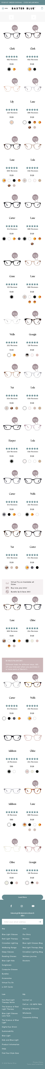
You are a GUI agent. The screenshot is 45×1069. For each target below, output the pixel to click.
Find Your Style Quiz (10, 1053)
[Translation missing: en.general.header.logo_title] (23, 8)
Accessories (7, 978)
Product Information (10, 1044)
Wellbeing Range (9, 947)
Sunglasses (6, 965)
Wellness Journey (30, 956)
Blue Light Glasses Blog (33, 943)
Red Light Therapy (10, 939)
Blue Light (6, 1035)
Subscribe (40, 922)
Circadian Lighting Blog (33, 952)
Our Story (27, 934)
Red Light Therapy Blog (33, 947)
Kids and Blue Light (10, 1040)
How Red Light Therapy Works (8, 1001)
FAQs (4, 1049)
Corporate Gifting (30, 1017)
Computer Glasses (10, 969)
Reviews (26, 939)
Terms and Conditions (35, 1064)
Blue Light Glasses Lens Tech (10, 1014)
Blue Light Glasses (10, 934)
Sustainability (8, 1031)
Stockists (26, 960)
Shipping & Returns (31, 1008)
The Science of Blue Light (10, 1021)
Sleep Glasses (8, 952)
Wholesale (27, 1013)
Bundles (5, 974)
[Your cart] (42, 8)
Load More (22, 897)
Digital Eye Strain (9, 1027)
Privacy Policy (38, 1062)
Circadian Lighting (10, 943)
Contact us (27, 1000)
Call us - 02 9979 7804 (32, 1004)
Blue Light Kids (8, 960)
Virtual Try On (8, 982)
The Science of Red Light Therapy (10, 1007)
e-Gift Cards (7, 987)
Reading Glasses (9, 956)
